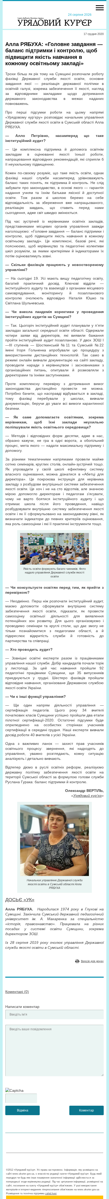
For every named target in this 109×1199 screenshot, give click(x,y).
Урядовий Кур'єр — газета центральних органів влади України (54, 19)
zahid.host (51, 1193)
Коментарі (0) (17, 992)
